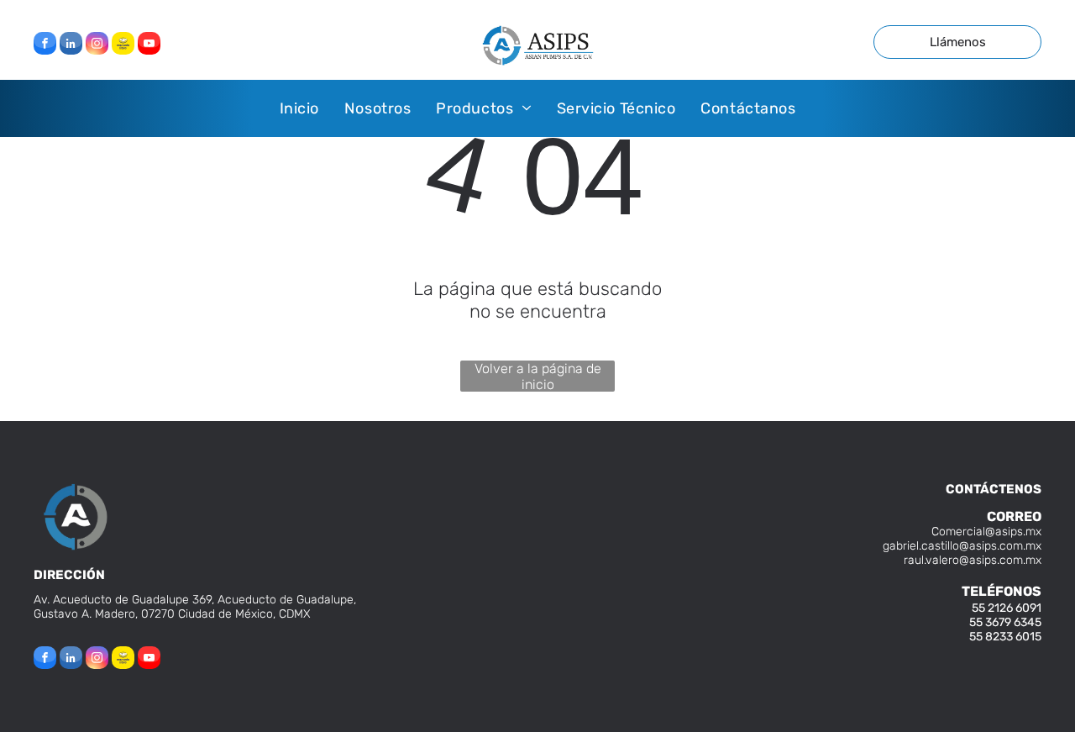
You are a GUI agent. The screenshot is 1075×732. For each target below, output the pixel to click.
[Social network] (123, 45)
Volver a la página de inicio (538, 376)
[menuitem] (299, 108)
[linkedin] (71, 45)
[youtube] (149, 45)
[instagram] (97, 45)
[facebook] (45, 45)
